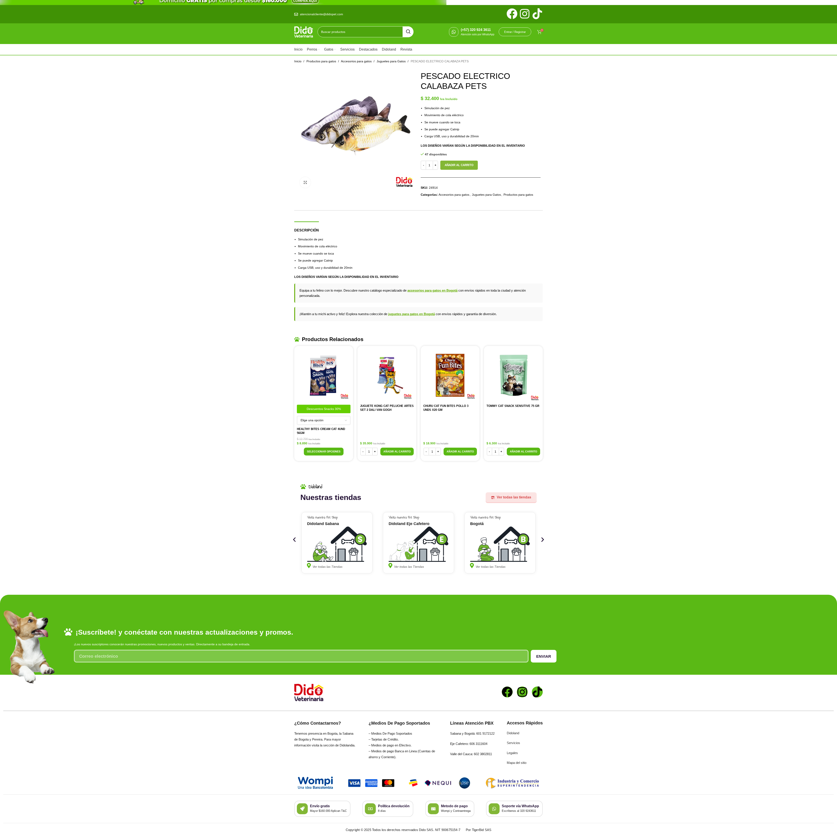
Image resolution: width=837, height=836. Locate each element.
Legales (512, 753)
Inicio (298, 61)
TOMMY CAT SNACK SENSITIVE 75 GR (513, 406)
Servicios (513, 743)
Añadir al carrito (459, 165)
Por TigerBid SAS (478, 830)
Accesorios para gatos (357, 61)
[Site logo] (303, 31)
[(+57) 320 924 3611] (453, 32)
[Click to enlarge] (305, 182)
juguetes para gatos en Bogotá (411, 314)
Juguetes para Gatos (392, 61)
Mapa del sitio (516, 763)
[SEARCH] (408, 31)
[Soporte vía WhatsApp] (494, 808)
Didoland (513, 733)
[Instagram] (522, 691)
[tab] (306, 228)
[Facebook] (507, 691)
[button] (397, 451)
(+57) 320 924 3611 (476, 30)
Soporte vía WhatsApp (520, 806)
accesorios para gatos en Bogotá (432, 290)
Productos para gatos (321, 61)
